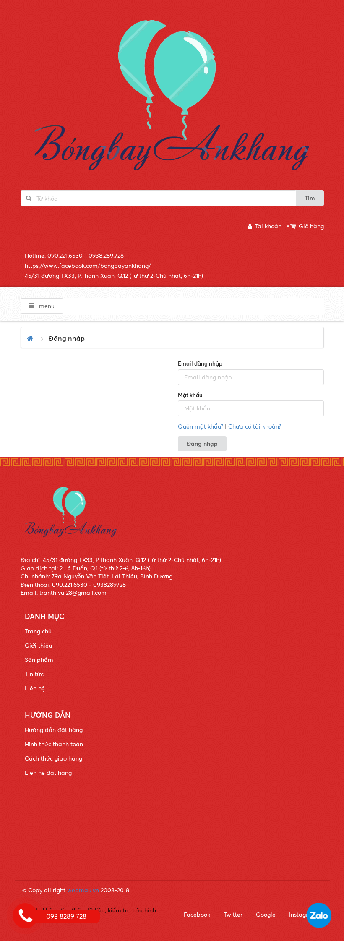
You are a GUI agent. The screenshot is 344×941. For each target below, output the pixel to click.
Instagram (303, 914)
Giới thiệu (38, 645)
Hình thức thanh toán (54, 744)
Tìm (310, 197)
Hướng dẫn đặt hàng (54, 729)
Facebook (197, 914)
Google (266, 914)
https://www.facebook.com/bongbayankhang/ (88, 265)
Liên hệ (35, 688)
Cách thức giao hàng (53, 758)
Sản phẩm (39, 659)
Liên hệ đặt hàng (48, 772)
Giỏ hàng (311, 226)
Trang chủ (38, 631)
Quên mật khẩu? (200, 426)
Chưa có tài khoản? (254, 426)
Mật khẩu (190, 395)
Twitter (233, 914)
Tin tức (34, 673)
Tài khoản (268, 226)
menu (46, 305)
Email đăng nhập (200, 363)
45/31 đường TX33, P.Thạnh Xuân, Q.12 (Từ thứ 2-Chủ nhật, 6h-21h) (114, 275)
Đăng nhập (202, 443)
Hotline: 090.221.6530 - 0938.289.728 (74, 255)
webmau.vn (83, 890)
